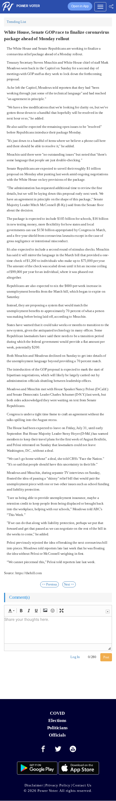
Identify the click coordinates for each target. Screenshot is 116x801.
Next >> (69, 584)
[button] (11, 610)
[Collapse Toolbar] (108, 611)
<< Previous (49, 584)
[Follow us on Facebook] (43, 749)
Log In (75, 657)
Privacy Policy (57, 785)
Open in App (80, 6)
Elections (57, 720)
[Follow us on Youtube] (73, 749)
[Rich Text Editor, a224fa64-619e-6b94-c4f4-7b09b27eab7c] (58, 630)
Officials (57, 735)
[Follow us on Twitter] (58, 749)
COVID (57, 713)
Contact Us (82, 785)
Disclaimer (34, 785)
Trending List (16, 22)
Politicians (57, 727)
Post (106, 657)
